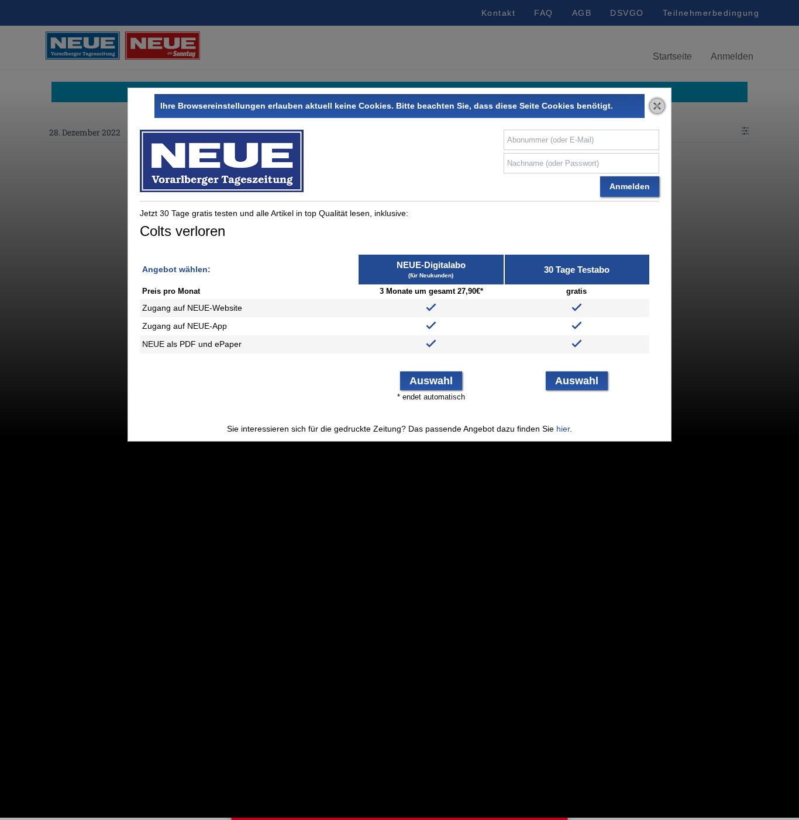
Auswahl (431, 381)
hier (563, 428)
